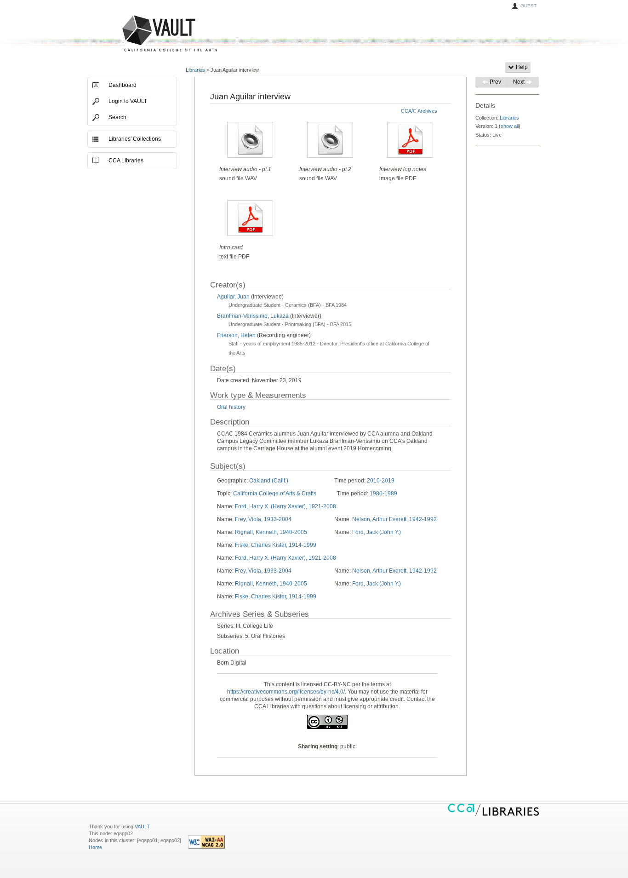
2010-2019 (380, 480)
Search (117, 117)
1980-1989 (383, 493)
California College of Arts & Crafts (274, 493)
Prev (494, 82)
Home (95, 847)
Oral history (231, 407)
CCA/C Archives (419, 111)
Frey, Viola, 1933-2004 (263, 519)
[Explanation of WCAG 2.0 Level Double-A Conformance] (206, 846)
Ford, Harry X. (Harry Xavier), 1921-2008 (285, 506)
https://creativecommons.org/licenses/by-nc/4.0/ (286, 692)
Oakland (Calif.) (268, 480)
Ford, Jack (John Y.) (376, 532)
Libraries (195, 70)
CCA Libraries (125, 160)
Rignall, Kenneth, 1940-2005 (271, 532)
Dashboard (122, 85)
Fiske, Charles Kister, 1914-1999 (275, 545)
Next (519, 82)
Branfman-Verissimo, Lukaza (253, 316)
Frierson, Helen (236, 335)
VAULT (135, 34)
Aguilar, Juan (233, 296)
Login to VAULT (127, 101)
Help (521, 67)
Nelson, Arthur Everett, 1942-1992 (394, 519)
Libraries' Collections (134, 139)
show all (510, 126)
